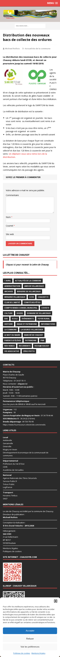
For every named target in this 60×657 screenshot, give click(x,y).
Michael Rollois (12, 48)
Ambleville (7, 440)
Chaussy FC (43, 297)
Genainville (8, 443)
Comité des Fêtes (32, 302)
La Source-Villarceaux (32, 329)
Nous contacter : (15, 383)
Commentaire (12, 195)
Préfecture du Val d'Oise (13, 464)
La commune (10, 329)
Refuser (30, 638)
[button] (55, 601)
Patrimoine (30, 340)
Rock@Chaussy (42, 346)
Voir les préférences (30, 646)
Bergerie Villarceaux (14, 297)
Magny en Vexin (10, 449)
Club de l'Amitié (12, 302)
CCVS (31, 297)
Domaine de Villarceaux (39, 313)
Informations (48, 324)
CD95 (5, 467)
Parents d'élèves (12, 340)
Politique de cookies (21, 653)
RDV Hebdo (9, 346)
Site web (10, 234)
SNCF (5, 498)
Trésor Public (8, 484)
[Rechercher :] (30, 25)
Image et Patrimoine (27, 324)
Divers (20, 313)
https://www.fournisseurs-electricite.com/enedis (24, 424)
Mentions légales (38, 653)
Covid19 (45, 308)
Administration (12, 286)
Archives (8, 291)
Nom (8, 217)
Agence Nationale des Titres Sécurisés (20, 478)
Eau (6, 318)
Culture (8, 313)
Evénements (28, 318)
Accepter (30, 630)
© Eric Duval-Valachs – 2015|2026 (18, 525)
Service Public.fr (10, 481)
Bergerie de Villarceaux (29, 291)
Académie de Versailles (13, 470)
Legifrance (7, 487)
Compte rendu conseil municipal (20, 308)
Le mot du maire (12, 335)
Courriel (10, 225)
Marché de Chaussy (33, 335)
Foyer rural (44, 318)
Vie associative (11, 351)
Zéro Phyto (29, 351)
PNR (42, 340)
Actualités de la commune (37, 48)
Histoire (8, 324)
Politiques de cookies (12, 551)
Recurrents (24, 346)
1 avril (7, 280)
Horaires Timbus (10, 495)
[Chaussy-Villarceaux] (30, 14)
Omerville (7, 446)
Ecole (15, 318)
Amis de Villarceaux (34, 286)
